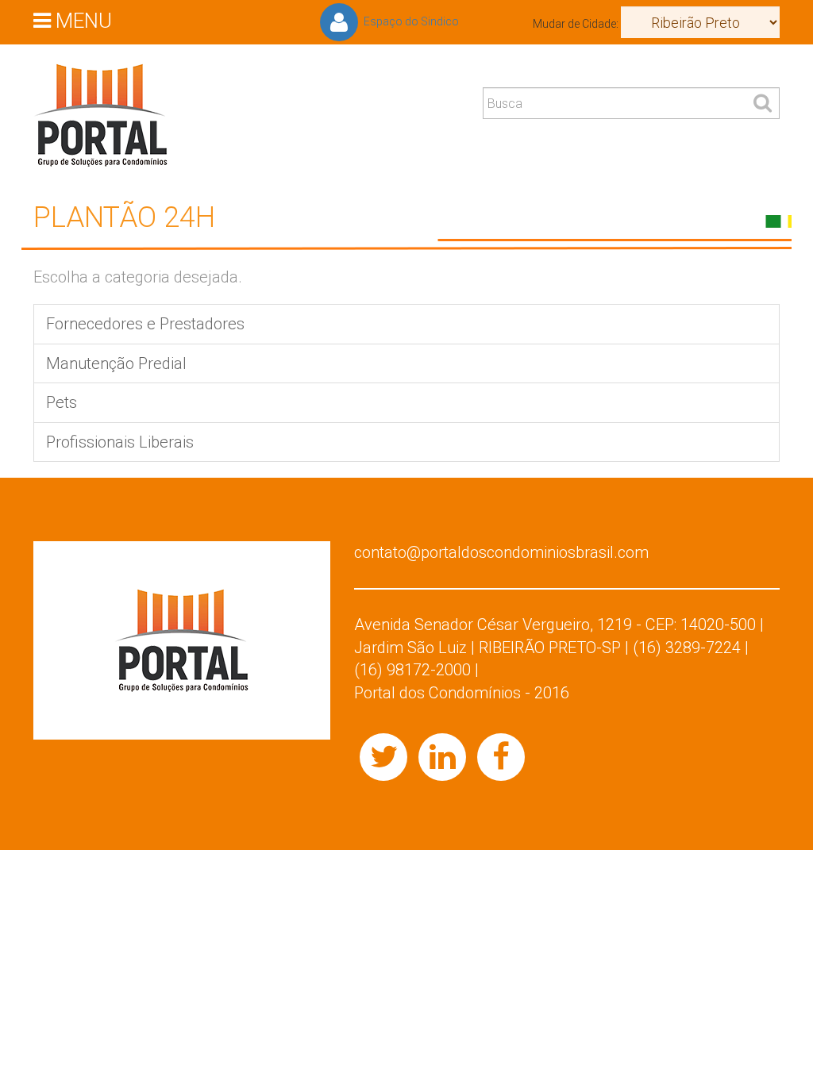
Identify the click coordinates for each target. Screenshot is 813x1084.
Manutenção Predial (116, 363)
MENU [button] (81, 20)
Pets (61, 402)
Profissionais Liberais (120, 442)
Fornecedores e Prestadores (145, 323)
